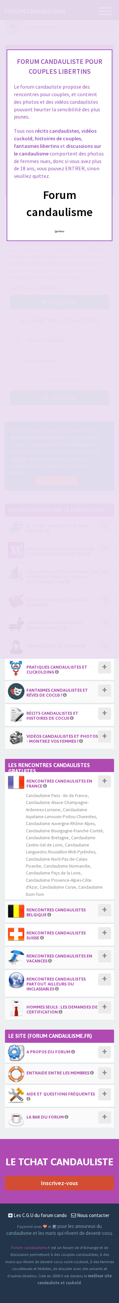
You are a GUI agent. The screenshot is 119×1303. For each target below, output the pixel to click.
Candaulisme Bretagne (47, 838)
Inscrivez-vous (59, 1183)
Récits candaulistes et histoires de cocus (52, 716)
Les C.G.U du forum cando (40, 1215)
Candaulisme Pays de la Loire (53, 873)
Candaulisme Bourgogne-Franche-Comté (64, 831)
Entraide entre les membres (57, 1072)
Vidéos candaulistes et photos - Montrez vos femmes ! (62, 739)
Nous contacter (92, 1215)
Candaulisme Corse (58, 887)
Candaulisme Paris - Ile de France (57, 795)
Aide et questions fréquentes (60, 1094)
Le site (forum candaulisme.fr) (50, 1036)
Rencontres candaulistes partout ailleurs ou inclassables (56, 984)
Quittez (59, 231)
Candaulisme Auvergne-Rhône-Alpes (60, 823)
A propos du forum (48, 1051)
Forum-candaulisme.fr (30, 1247)
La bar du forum (45, 1117)
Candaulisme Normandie (67, 866)
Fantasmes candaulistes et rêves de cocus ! (57, 693)
